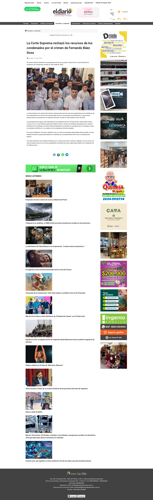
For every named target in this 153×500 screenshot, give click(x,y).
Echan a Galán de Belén (34, 412)
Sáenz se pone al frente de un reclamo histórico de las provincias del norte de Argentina (57, 389)
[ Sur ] (97, 15)
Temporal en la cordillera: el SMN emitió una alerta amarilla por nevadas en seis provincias (58, 223)
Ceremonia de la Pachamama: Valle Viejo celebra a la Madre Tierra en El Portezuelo (55, 293)
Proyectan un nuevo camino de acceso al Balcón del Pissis (46, 200)
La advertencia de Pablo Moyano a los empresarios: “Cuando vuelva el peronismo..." (55, 246)
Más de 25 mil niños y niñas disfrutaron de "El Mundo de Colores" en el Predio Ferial (55, 316)
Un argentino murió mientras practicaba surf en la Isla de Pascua (48, 270)
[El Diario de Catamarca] (62, 12)
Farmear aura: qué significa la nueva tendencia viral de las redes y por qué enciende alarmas (58, 461)
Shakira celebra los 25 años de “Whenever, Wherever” (44, 365)
